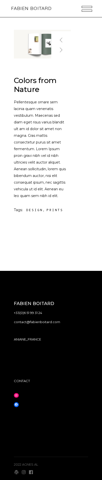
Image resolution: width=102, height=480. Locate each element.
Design (34, 210)
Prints (55, 210)
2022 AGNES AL (26, 464)
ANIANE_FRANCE (27, 339)
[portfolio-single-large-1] (42, 44)
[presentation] (61, 38)
